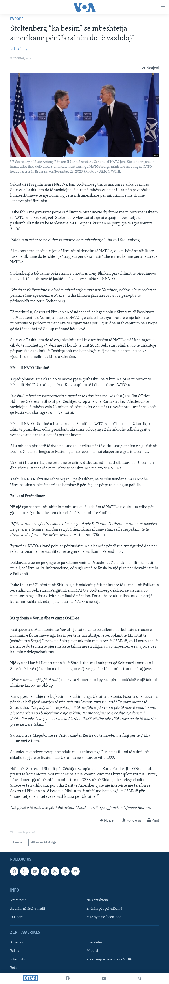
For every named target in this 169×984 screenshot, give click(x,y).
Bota (13, 968)
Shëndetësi (94, 942)
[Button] (150, 68)
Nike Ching (18, 49)
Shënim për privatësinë (104, 909)
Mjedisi (92, 951)
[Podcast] (65, 871)
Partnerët (17, 917)
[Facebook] (67, 978)
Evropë (16, 19)
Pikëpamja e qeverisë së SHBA (109, 959)
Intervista (17, 959)
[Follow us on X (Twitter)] (24, 871)
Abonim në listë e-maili (27, 909)
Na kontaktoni (97, 900)
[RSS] (55, 871)
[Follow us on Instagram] (45, 871)
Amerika (17, 942)
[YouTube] (104, 978)
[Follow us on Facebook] (14, 871)
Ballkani (16, 951)
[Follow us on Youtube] (35, 871)
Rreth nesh (18, 900)
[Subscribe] (75, 871)
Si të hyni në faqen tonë (103, 917)
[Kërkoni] (139, 978)
